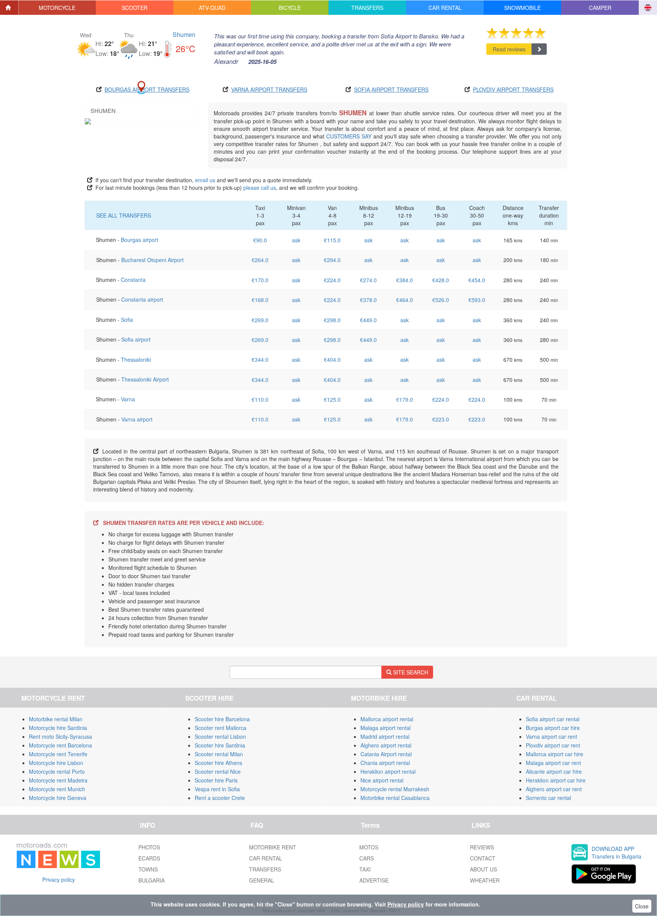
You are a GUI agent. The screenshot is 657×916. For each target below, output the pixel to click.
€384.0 (404, 280)
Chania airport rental (385, 763)
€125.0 (332, 399)
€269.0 (260, 320)
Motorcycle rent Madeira (58, 780)
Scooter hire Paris (216, 780)
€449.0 (368, 320)
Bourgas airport (139, 239)
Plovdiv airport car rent (553, 745)
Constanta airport (142, 299)
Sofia (127, 319)
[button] (57, 7)
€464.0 (404, 300)
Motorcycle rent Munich (57, 789)
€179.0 (404, 399)
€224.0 (332, 280)
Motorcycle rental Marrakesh (394, 789)
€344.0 (260, 359)
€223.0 (440, 419)
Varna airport (136, 419)
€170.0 (260, 280)
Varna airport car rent (551, 736)
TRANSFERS (265, 869)
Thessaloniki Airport (145, 379)
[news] (58, 853)
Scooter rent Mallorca (220, 728)
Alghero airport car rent (554, 789)
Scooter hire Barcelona (222, 719)
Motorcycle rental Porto (57, 771)
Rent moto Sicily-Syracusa (60, 736)
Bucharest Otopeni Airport (152, 260)
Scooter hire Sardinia (220, 745)
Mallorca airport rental (386, 719)
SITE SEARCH (410, 672)
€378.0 (368, 300)
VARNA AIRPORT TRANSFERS (269, 89)
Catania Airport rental (386, 754)
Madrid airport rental (384, 736)
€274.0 (368, 280)
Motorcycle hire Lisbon (56, 763)
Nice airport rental (381, 780)
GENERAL (261, 880)
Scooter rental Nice (218, 771)
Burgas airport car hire (553, 728)
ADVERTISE (374, 880)
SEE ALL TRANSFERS (123, 215)
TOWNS (148, 869)
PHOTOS (149, 847)
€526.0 (440, 300)
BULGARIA (151, 880)
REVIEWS (482, 847)
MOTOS (368, 847)
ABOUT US (483, 869)
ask (296, 240)
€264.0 (260, 260)
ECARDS (149, 858)
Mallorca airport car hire (554, 754)
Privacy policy (58, 879)
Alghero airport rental (385, 745)
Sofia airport (136, 339)
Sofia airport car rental (552, 719)
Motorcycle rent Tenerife (58, 754)
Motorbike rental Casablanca (395, 798)
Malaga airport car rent (553, 763)
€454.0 (476, 280)
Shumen (184, 34)
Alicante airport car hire (554, 771)
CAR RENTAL (265, 858)
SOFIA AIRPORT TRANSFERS (391, 89)
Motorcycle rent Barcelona (60, 745)
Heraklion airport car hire (556, 780)
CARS (366, 858)
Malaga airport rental (385, 728)
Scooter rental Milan (219, 754)
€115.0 (332, 240)
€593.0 (476, 300)
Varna (128, 399)
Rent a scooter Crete (220, 798)
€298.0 (332, 320)
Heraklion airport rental (388, 771)
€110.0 (260, 399)
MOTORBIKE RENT (272, 847)
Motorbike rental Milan (56, 719)
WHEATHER (485, 880)
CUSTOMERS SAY (348, 136)
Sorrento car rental (548, 798)
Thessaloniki (136, 359)
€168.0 (260, 300)
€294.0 (332, 260)
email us (205, 180)
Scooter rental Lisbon (220, 736)
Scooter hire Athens (218, 763)
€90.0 (260, 240)
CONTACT (482, 858)
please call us (259, 187)
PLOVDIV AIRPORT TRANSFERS (513, 89)
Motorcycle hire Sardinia (58, 728)
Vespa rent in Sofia (217, 789)
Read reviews (509, 49)
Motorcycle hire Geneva (57, 798)
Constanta (133, 279)
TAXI (365, 869)
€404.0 (332, 359)
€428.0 (440, 280)
